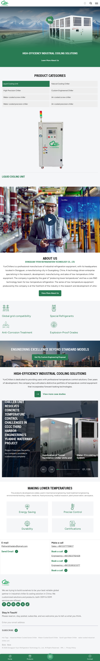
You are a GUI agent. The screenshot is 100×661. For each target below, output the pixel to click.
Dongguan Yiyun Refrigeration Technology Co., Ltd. (50, 262)
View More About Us (50, 293)
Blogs (4, 645)
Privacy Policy (71, 648)
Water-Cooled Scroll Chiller (48, 638)
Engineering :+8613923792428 (65, 556)
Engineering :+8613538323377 (65, 565)
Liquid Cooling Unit (13, 176)
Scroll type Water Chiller (68, 638)
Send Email (7, 551)
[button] (3, 36)
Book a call (57, 551)
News (9, 645)
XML (62, 648)
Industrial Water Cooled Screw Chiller (23, 638)
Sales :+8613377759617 (62, 546)
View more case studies (54, 394)
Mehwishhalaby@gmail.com (14, 546)
